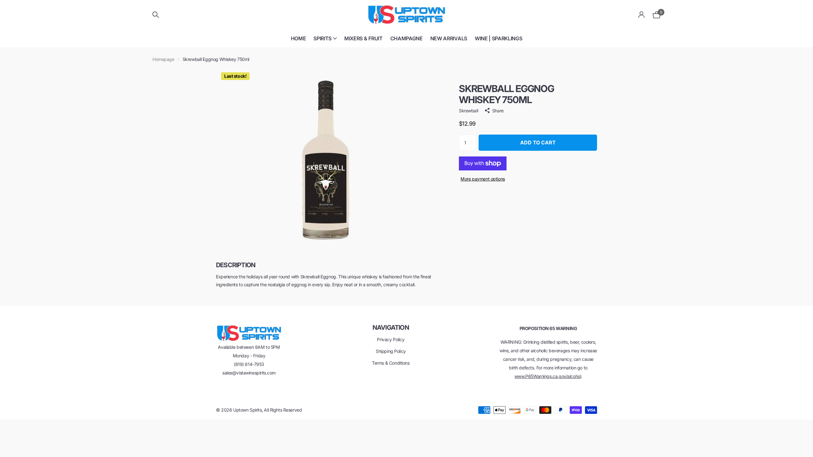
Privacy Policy (390, 339)
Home (298, 38)
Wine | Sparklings (498, 38)
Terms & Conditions (390, 363)
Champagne (406, 38)
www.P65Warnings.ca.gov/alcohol (547, 376)
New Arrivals (448, 38)
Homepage (163, 59)
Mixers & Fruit (363, 38)
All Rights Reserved (283, 410)
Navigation (391, 327)
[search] (155, 15)
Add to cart (538, 142)
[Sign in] (641, 15)
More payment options (482, 179)
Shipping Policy (391, 351)
